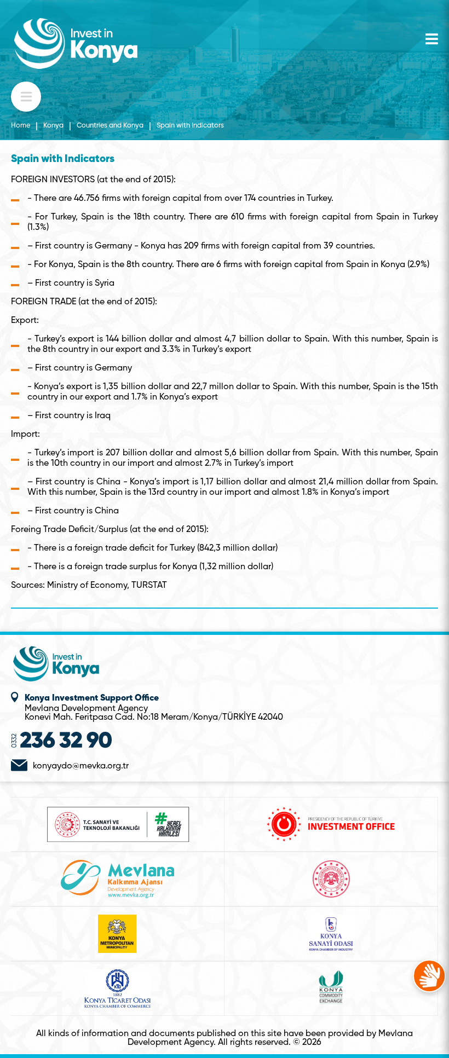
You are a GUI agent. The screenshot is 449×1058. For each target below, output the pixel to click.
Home (20, 126)
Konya (53, 126)
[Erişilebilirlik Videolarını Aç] (429, 975)
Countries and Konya (110, 126)
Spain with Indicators (190, 126)
